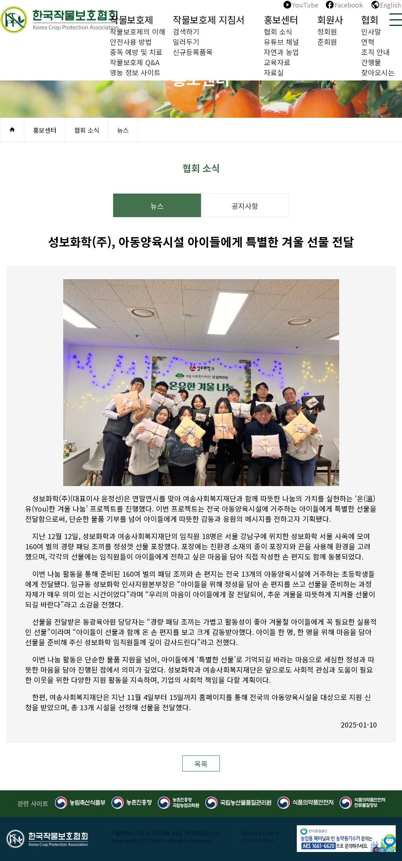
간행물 (371, 62)
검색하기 (186, 31)
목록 (201, 764)
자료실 (274, 72)
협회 (369, 19)
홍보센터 (281, 19)
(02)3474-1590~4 (260, 833)
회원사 (330, 19)
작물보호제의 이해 (137, 31)
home (12, 129)
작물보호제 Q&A (134, 62)
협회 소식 (278, 31)
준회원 (327, 42)
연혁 (368, 42)
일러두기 (186, 42)
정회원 (327, 31)
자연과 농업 (281, 52)
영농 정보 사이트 (135, 72)
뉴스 (157, 206)
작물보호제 (131, 19)
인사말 (371, 31)
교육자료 (277, 62)
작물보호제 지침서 (209, 19)
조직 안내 (375, 52)
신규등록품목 (193, 52)
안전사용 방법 (131, 42)
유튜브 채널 (281, 42)
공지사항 (245, 206)
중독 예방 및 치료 (136, 52)
